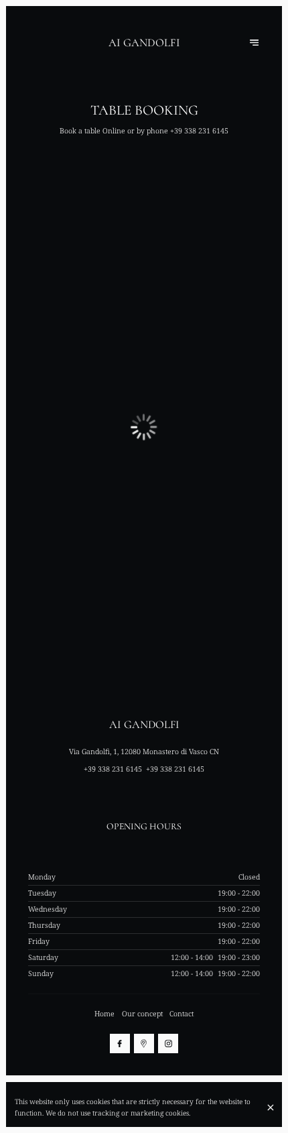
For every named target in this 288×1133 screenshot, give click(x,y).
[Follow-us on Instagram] (168, 1044)
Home (104, 1013)
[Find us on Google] (144, 1044)
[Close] (270, 1107)
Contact (181, 1013)
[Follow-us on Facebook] (120, 1044)
